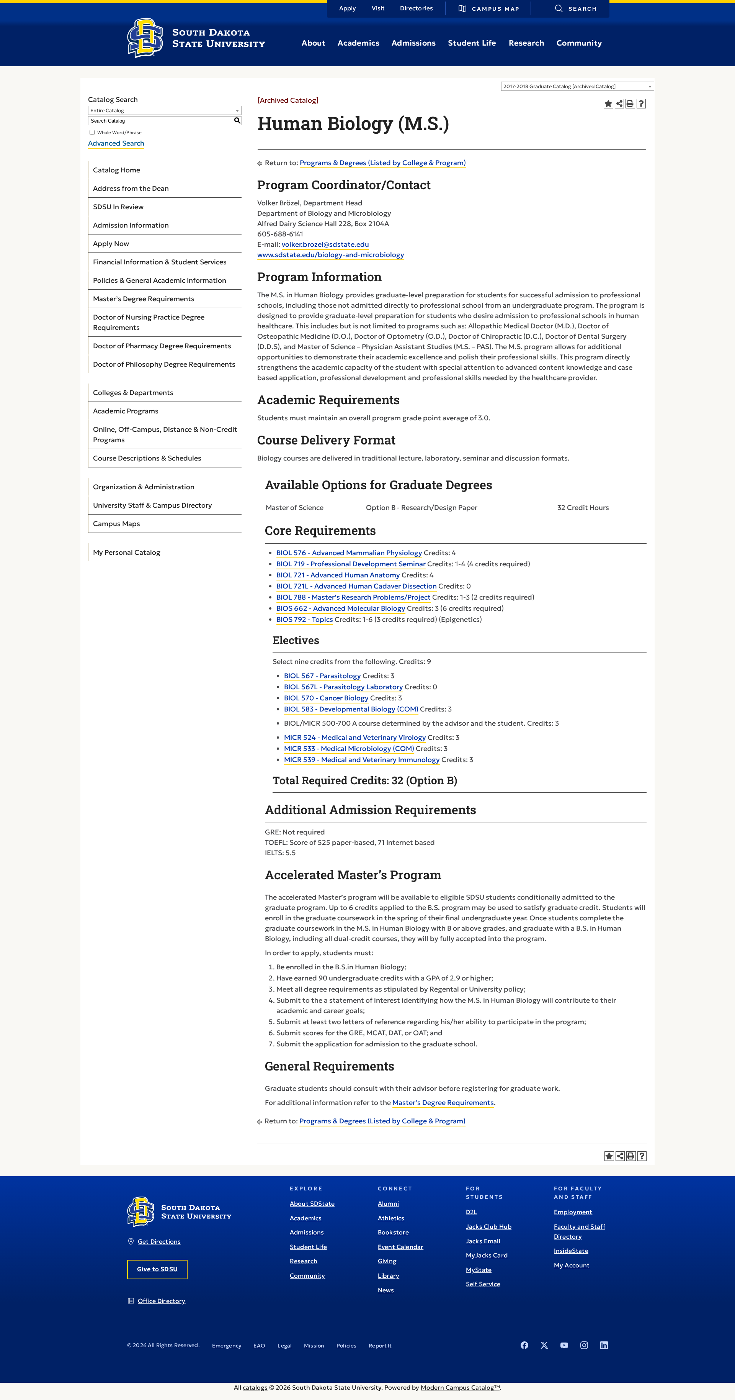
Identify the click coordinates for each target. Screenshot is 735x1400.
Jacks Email (483, 1241)
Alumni (388, 1203)
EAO (259, 1345)
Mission (314, 1345)
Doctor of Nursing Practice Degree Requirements (148, 322)
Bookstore (393, 1232)
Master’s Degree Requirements (143, 298)
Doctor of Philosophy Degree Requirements (164, 364)
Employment (573, 1212)
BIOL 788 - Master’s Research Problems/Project (353, 597)
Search (582, 9)
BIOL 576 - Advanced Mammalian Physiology (349, 552)
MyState (479, 1270)
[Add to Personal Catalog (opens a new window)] (608, 103)
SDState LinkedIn (604, 1345)
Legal (285, 1345)
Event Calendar (400, 1247)
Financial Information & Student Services (160, 261)
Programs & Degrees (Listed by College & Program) (383, 162)
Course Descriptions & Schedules (147, 458)
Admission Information (131, 225)
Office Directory (162, 1301)
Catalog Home (116, 170)
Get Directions (159, 1241)
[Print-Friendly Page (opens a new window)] (630, 103)
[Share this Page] (619, 103)
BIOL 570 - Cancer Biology (326, 697)
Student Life (472, 43)
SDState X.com (544, 1345)
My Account (572, 1265)
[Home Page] (196, 55)
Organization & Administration (143, 486)
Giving (387, 1261)
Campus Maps (116, 523)
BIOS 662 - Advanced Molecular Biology (340, 608)
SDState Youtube (564, 1345)
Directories (416, 8)
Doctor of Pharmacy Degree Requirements (162, 345)
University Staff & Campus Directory (152, 505)
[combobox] (577, 86)
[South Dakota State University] (179, 1225)
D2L (471, 1212)
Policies (346, 1345)
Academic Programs (125, 411)
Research (527, 43)
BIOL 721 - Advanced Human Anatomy (338, 574)
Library (388, 1275)
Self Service (483, 1284)
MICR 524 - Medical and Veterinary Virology (355, 737)
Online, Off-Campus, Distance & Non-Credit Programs (165, 434)
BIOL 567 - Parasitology (322, 675)
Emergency (226, 1345)
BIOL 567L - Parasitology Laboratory (343, 686)
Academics (358, 43)
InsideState (571, 1250)
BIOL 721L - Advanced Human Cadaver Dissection (356, 586)
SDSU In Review (118, 206)
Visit (378, 8)
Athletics (391, 1218)
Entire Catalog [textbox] (107, 110)
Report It (380, 1345)
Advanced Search (116, 143)
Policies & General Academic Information (159, 280)
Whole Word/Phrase (119, 132)
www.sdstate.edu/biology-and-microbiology (330, 254)
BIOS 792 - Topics (304, 619)
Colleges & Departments (133, 392)
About (313, 43)
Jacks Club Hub (488, 1226)
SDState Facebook (524, 1345)
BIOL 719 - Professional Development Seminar (351, 563)
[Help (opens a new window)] (641, 103)
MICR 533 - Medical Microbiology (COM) (349, 748)
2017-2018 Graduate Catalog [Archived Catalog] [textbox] (559, 86)
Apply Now (111, 243)
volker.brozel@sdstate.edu (325, 244)
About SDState (312, 1203)
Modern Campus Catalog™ (460, 1387)
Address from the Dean (131, 188)
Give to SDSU (157, 1269)
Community (579, 43)
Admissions (414, 43)
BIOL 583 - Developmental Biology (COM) (351, 709)
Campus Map (496, 8)
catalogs (255, 1387)
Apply (347, 8)
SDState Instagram (584, 1345)
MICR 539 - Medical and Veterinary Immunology (362, 759)
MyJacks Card (487, 1255)
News (386, 1290)
